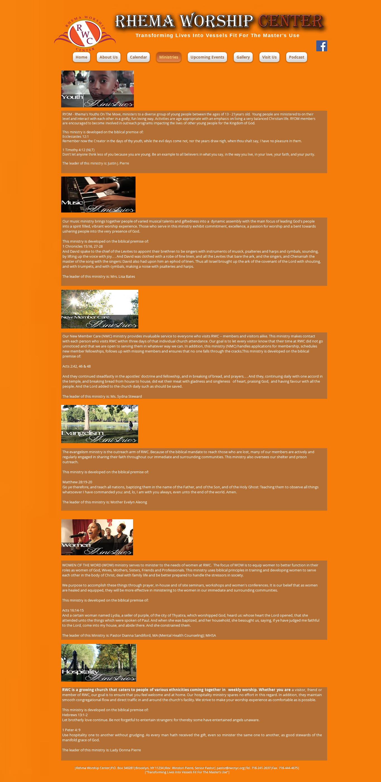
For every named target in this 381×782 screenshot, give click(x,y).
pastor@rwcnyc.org (230, 768)
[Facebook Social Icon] (321, 45)
